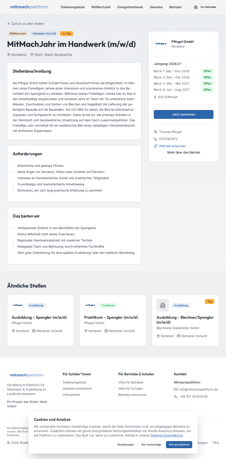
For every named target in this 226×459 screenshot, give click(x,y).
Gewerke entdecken (77, 388)
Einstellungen (125, 444)
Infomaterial (71, 394)
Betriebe (175, 7)
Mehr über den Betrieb (183, 152)
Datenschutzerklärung (167, 435)
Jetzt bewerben (183, 114)
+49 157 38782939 (193, 396)
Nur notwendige (151, 444)
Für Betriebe (208, 7)
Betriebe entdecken (132, 394)
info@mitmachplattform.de (198, 389)
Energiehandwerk (130, 7)
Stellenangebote (73, 7)
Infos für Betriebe (130, 382)
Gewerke (156, 7)
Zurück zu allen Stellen (27, 23)
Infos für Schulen (130, 388)
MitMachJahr (101, 7)
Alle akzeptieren (179, 444)
